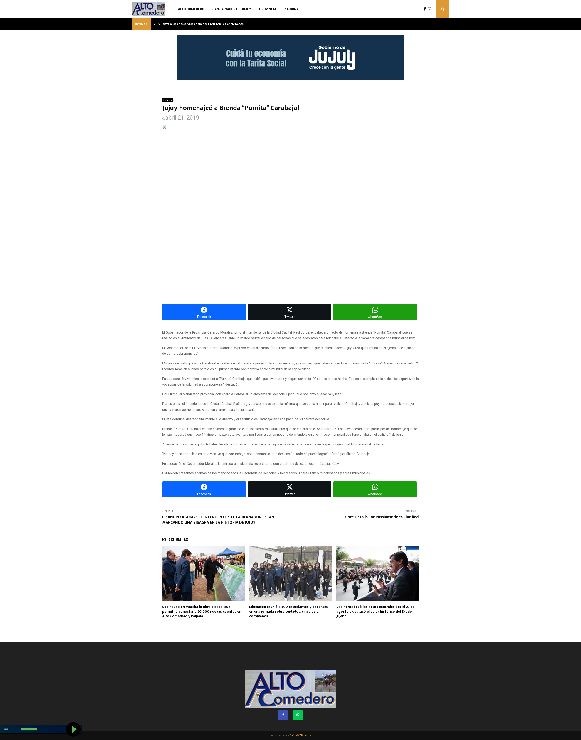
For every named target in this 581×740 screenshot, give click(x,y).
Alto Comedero (191, 9)
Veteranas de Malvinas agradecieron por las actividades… (204, 24)
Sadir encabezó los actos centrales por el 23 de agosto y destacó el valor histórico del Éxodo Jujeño (375, 612)
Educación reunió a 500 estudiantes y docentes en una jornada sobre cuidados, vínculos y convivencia (288, 612)
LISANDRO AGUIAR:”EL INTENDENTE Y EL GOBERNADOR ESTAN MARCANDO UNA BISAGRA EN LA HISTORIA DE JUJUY (218, 520)
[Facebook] (426, 9)
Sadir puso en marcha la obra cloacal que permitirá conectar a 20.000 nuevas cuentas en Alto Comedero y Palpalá (201, 612)
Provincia (267, 9)
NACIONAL (292, 9)
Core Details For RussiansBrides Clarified (382, 517)
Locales (167, 100)
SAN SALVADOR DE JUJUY (231, 9)
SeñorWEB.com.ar (301, 735)
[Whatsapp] (430, 9)
